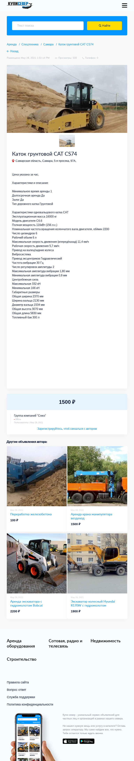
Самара (48, 44)
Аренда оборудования (21, 643)
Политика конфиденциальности (30, 704)
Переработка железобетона (31, 514)
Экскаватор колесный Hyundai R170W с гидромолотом (93, 603)
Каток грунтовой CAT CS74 (76, 44)
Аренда (12, 44)
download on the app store (70, 741)
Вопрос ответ (16, 689)
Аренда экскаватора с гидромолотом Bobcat (26, 603)
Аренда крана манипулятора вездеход (91, 516)
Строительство (21, 659)
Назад (14, 51)
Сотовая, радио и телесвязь (65, 643)
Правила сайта (18, 682)
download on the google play (86, 741)
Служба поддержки (21, 697)
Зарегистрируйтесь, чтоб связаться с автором (67, 428)
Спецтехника (29, 44)
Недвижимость (106, 640)
